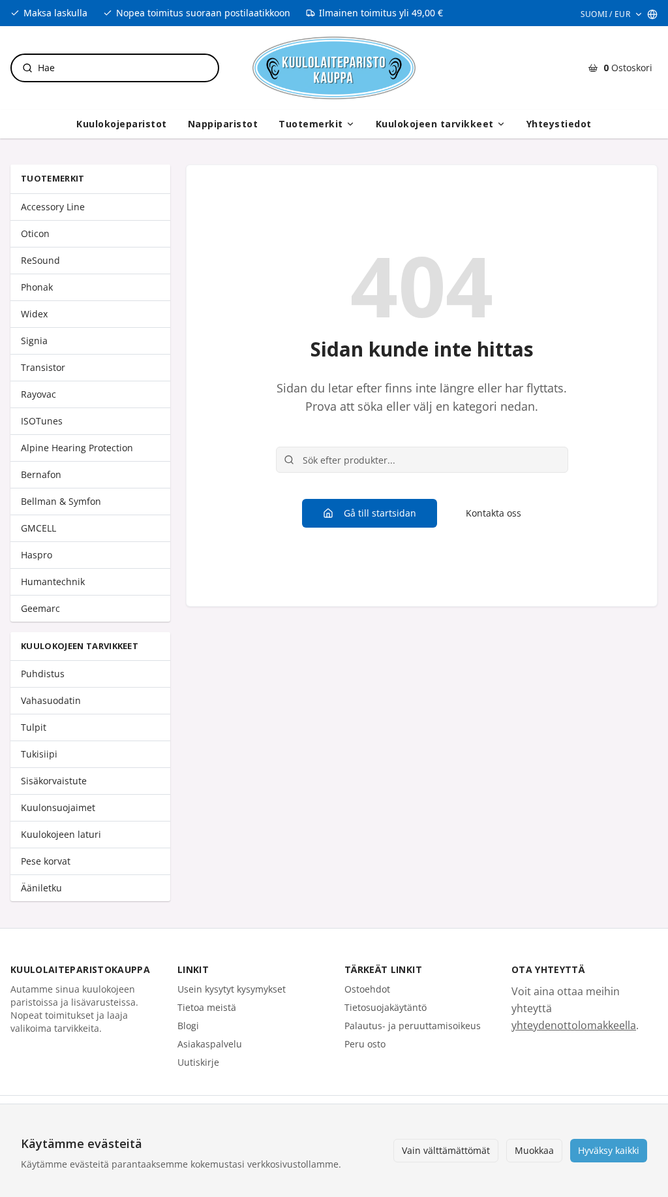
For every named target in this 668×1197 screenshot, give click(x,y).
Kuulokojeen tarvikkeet (435, 124)
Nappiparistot (223, 124)
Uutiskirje (198, 1062)
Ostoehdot (367, 989)
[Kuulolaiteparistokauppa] (334, 68)
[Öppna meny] (350, 124)
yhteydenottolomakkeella (573, 1025)
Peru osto (365, 1044)
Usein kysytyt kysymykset (231, 989)
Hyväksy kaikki (608, 1150)
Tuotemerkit (311, 124)
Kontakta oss (493, 513)
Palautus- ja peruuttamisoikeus (412, 1025)
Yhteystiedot (559, 124)
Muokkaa (534, 1150)
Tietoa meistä (206, 1007)
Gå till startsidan (380, 513)
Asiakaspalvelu (209, 1044)
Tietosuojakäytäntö (385, 1007)
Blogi (188, 1025)
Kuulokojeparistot (121, 124)
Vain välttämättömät (446, 1150)
